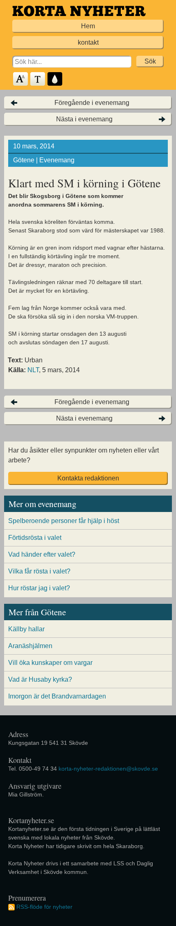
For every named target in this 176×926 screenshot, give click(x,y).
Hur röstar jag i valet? (39, 588)
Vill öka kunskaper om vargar (50, 662)
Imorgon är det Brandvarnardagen (57, 696)
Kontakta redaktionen (88, 478)
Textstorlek (21, 79)
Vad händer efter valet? (41, 554)
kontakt (88, 42)
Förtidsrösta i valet (34, 537)
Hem (88, 26)
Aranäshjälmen (30, 645)
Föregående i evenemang (91, 102)
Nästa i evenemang (84, 119)
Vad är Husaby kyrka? (40, 679)
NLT (33, 369)
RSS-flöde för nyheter (44, 906)
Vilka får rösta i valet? (39, 571)
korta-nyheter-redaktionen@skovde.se (108, 768)
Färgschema (55, 79)
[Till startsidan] (79, 10)
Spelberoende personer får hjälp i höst (63, 520)
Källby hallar (26, 629)
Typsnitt (38, 79)
